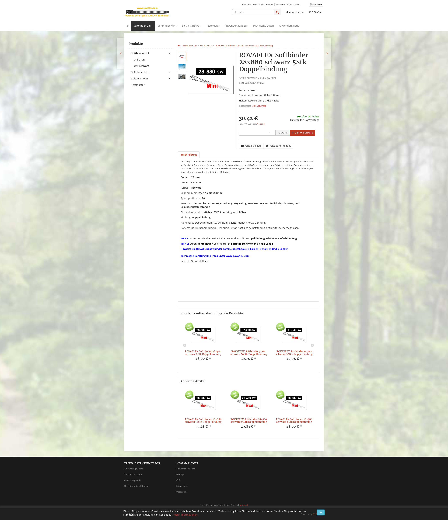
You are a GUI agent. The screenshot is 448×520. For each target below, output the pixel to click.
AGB (178, 480)
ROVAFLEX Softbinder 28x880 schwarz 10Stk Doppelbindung (203, 420)
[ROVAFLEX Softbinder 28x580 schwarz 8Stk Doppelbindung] (120, 53)
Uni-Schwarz (259, 105)
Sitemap (180, 474)
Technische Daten (263, 25)
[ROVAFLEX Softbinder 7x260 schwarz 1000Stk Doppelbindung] (327, 53)
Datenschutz (182, 485)
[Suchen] (277, 12)
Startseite (246, 4)
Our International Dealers (136, 485)
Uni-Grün (139, 59)
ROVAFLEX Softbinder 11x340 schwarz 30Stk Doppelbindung (294, 353)
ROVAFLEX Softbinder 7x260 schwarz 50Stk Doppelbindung (248, 353)
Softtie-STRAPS (190, 25)
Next (312, 345)
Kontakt (270, 4)
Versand (261, 124)
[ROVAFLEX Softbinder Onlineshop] (155, 11)
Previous (184, 345)
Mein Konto (258, 4)
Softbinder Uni (142, 25)
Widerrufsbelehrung (185, 468)
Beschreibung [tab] (188, 154)
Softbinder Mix (166, 25)
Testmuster (212, 25)
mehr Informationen (185, 514)
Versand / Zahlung (284, 4)
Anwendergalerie (289, 25)
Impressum (181, 491)
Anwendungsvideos (236, 25)
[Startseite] (179, 45)
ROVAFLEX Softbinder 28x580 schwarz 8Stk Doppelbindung (203, 353)
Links (297, 4)
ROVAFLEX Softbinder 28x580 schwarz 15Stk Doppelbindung (248, 420)
